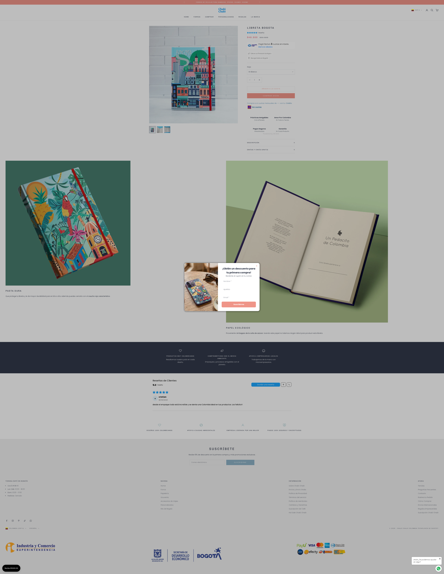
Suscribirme (238, 304)
